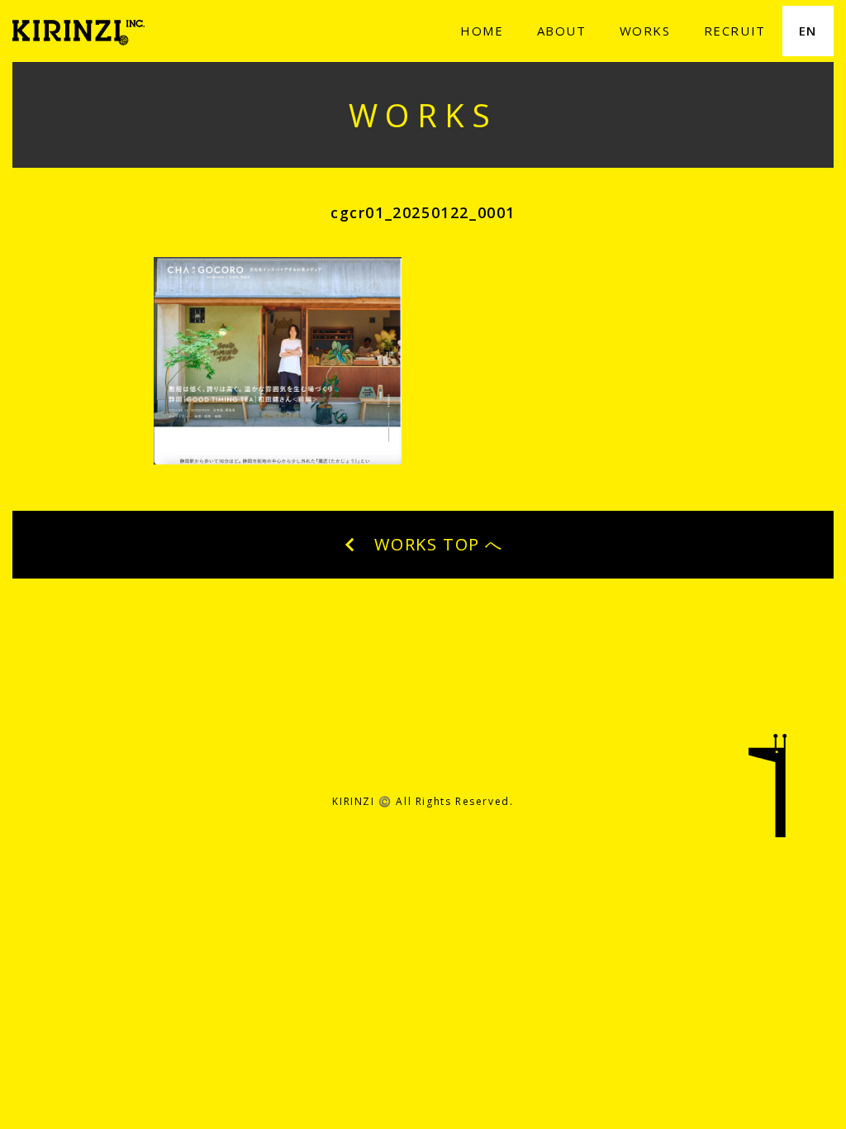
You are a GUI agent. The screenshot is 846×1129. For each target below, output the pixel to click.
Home (481, 30)
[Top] (767, 795)
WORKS (645, 30)
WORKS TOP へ (436, 544)
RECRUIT (735, 30)
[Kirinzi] (78, 27)
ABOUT (562, 30)
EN (808, 30)
